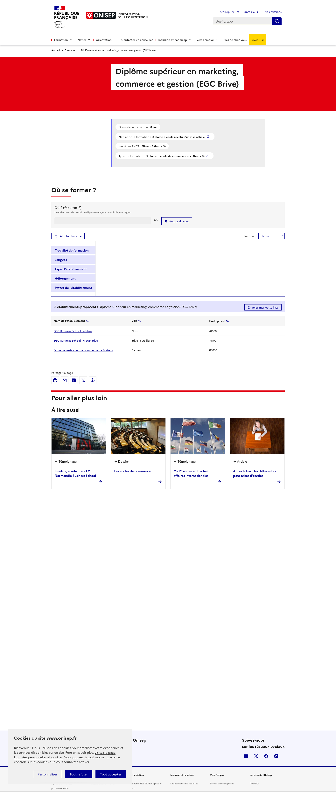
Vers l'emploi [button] (205, 40)
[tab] (73, 250)
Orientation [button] (104, 40)
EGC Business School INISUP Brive (76, 340)
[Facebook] (92, 380)
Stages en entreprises (222, 783)
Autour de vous (179, 221)
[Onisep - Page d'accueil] (101, 15)
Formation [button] (61, 40)
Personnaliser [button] (47, 774)
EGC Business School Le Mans (73, 331)
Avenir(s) (258, 40)
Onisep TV (227, 12)
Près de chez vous (235, 40)
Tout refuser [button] (79, 774)
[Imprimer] (55, 380)
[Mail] (64, 380)
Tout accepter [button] (110, 774)
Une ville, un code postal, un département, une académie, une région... (93, 212)
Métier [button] (82, 40)
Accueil (55, 50)
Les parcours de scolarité (184, 783)
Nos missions (273, 12)
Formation (70, 50)
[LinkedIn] (74, 380)
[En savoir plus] (208, 136)
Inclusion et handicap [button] (172, 40)
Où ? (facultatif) (67, 207)
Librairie (250, 12)
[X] (83, 380)
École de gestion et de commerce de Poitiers (83, 350)
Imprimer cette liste (265, 307)
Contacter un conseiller (137, 40)
